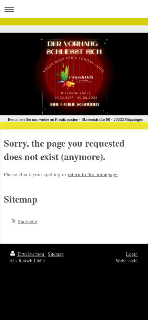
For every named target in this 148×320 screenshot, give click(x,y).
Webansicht (127, 260)
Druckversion (31, 254)
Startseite (27, 221)
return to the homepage (93, 174)
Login (132, 254)
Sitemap (56, 254)
